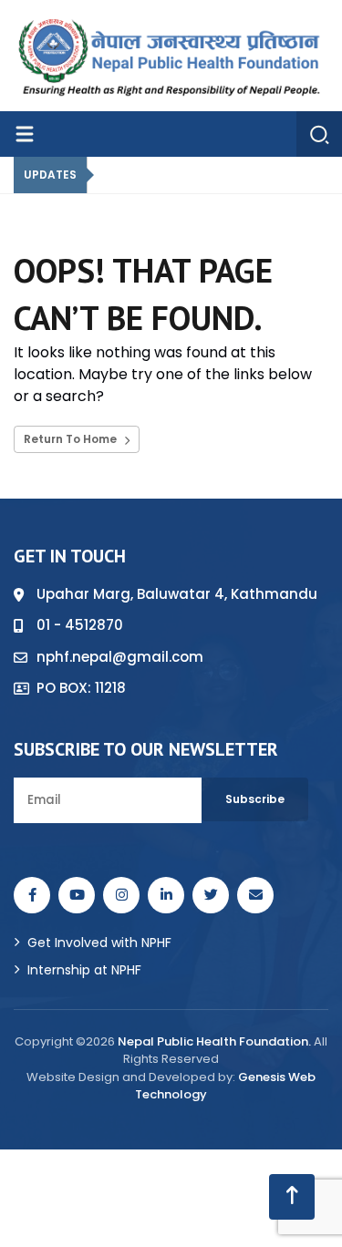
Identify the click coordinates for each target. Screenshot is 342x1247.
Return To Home (71, 439)
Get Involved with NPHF (99, 942)
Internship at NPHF (84, 970)
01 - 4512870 (79, 624)
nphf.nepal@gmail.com (119, 656)
